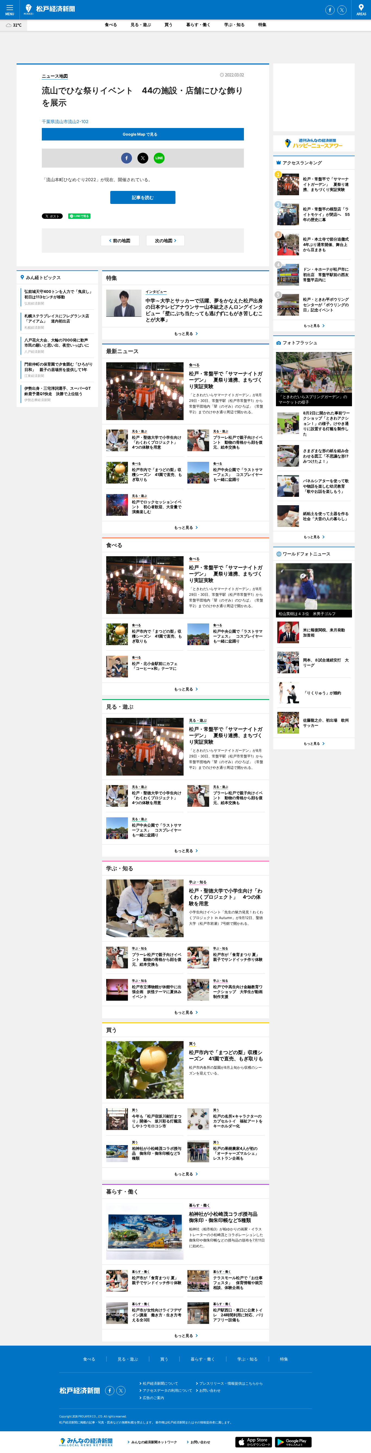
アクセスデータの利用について (167, 1390)
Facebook (330, 10)
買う (169, 24)
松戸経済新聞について (160, 1383)
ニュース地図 (55, 76)
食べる (111, 24)
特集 (262, 24)
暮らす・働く (198, 24)
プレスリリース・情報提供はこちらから (231, 1383)
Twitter (342, 10)
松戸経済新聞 (49, 9)
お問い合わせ (210, 1390)
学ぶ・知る (234, 24)
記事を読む (143, 197)
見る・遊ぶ (141, 24)
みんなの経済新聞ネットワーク (85, 1442)
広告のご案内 (153, 1398)
